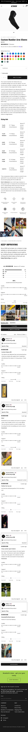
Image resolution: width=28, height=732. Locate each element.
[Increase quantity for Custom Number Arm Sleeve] (6, 77)
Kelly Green (21, 59)
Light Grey (5, 61)
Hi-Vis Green (18, 59)
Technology (4, 707)
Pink (10, 56)
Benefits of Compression (7, 710)
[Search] (23, 6)
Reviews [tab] (4, 323)
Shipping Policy (18, 710)
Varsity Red (18, 56)
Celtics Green (24, 59)
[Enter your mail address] (25, 698)
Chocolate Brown (7, 59)
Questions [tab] (12, 323)
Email (2, 696)
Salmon (13, 56)
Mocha (5, 59)
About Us (3, 705)
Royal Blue (13, 53)
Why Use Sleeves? (5, 712)
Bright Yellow (13, 59)
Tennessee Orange (21, 56)
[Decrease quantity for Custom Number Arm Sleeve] (2, 77)
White (5, 53)
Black (2, 53)
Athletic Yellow (10, 59)
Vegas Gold (15, 59)
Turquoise (15, 53)
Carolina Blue (10, 53)
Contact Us (17, 705)
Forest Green (2, 61)
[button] (14, 44)
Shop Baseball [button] (14, 679)
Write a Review (15, 330)
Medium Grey (7, 61)
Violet (5, 56)
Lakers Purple (7, 56)
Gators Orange (24, 56)
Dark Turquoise (18, 53)
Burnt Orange (2, 59)
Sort (15, 334)
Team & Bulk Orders (19, 712)
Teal (21, 53)
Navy (24, 53)
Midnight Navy (2, 56)
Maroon (15, 56)
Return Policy (18, 707)
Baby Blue (7, 53)
